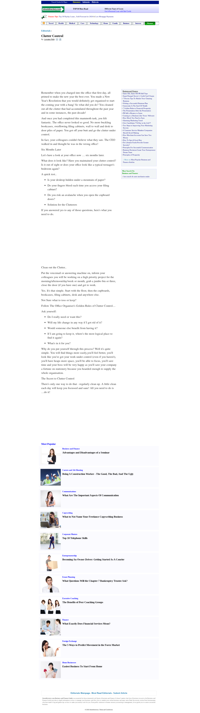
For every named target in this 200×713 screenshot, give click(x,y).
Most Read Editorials (102, 693)
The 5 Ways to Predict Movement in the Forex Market (91, 645)
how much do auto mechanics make (137, 176)
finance (112, 698)
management (128, 702)
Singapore (76, 2)
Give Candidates (129, 123)
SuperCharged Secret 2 (131, 96)
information (66, 700)
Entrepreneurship (69, 556)
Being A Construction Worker (78, 474)
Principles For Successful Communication (138, 147)
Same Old (126, 93)
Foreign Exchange (69, 641)
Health (61, 23)
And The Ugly (125, 474)
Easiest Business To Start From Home (82, 666)
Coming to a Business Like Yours (135, 116)
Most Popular (48, 444)
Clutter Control (52, 36)
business (105, 698)
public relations (99, 702)
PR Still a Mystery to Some (132, 113)
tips (63, 702)
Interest (138, 23)
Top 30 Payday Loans (67, 16)
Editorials (45, 31)
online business (114, 700)
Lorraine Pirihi (49, 39)
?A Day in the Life (142, 123)
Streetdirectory (94, 710)
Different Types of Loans (114, 9)
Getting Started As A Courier (109, 559)
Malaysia (95, 2)
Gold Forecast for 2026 (84, 16)
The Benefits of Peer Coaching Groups (82, 602)
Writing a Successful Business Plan (135, 103)
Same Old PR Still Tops (139, 93)
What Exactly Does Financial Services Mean (85, 623)
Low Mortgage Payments (104, 16)
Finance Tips (53, 16)
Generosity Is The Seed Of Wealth (135, 106)
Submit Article (120, 693)
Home (105, 23)
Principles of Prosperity (131, 155)
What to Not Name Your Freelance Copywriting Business (92, 516)
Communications (69, 491)
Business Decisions (129, 150)
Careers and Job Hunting (72, 470)
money (80, 702)
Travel (51, 23)
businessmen (151, 700)
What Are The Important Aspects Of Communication (90, 495)
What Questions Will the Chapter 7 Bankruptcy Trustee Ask (94, 581)
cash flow (94, 700)
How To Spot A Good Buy (132, 140)
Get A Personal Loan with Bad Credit (118, 11)
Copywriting (67, 513)
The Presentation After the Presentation (137, 111)
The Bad (112, 474)
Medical (72, 23)
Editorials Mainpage (80, 693)
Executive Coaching (70, 598)
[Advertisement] (66, 66)
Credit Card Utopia (147, 96)
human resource (110, 702)
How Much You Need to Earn (134, 118)
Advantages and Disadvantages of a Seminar (86, 452)
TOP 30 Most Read (80, 9)
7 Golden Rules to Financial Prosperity (137, 108)
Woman (150, 23)
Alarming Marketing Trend (133, 120)
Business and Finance (71, 449)
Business (126, 23)
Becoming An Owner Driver (77, 559)
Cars (82, 23)
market (104, 700)
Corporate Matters (69, 534)
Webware (151, 116)
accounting (119, 702)
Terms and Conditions (106, 710)
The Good (101, 474)
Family (115, 23)
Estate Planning (68, 577)
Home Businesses (69, 662)
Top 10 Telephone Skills (75, 538)
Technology (94, 23)
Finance (65, 620)
